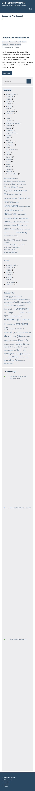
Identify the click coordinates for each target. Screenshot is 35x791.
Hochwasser (16, 210)
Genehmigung (21, 206)
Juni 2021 (9, 101)
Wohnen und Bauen (15, 44)
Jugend (8, 137)
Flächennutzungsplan (10, 198)
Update (8, 164)
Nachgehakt (9, 145)
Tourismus (9, 159)
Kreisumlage (25, 218)
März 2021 (9, 108)
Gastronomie (16, 202)
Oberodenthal (24, 222)
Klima (7, 140)
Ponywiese (13, 229)
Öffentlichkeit (6, 235)
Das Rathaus (11, 194)
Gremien (11, 42)
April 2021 (9, 106)
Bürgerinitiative (8, 191)
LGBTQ (6, 786)
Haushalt (18, 42)
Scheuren (20, 229)
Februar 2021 (10, 111)
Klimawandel (21, 214)
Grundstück (27, 206)
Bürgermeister (20, 190)
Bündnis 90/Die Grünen (13, 187)
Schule (8, 154)
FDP (20, 194)
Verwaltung (21, 232)
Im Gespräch (9, 130)
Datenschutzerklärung (10, 777)
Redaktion (17, 47)
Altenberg (7, 178)
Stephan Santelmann (11, 232)
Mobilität (17, 222)
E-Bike (16, 194)
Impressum (7, 782)
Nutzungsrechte (8, 779)
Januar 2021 (9, 113)
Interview (8, 135)
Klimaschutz (10, 214)
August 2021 (9, 96)
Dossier (8, 118)
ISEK (21, 210)
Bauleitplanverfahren (10, 181)
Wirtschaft (5, 44)
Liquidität (12, 222)
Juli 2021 (8, 99)
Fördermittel (24, 198)
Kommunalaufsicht (9, 218)
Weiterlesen (6, 73)
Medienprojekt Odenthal (13, 3)
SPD (5, 233)
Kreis (16, 218)
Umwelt (8, 162)
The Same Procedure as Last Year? (14, 245)
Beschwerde (8, 184)
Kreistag (21, 218)
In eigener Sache (11, 133)
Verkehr (8, 166)
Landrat (7, 222)
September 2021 (11, 94)
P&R (10, 225)
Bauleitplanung (14, 178)
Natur (7, 147)
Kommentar (9, 142)
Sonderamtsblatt (26, 229)
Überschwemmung (13, 235)
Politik (24, 42)
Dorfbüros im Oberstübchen (15, 37)
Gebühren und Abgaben (13, 123)
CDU (6, 194)
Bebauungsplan (21, 181)
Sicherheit (9, 157)
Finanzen (5, 42)
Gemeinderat (11, 206)
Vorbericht (9, 169)
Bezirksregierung (19, 184)
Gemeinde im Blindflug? (11, 252)
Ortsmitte (6, 225)
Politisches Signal (9, 249)
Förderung (8, 202)
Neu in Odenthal (11, 150)
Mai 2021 (8, 104)
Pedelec (14, 225)
